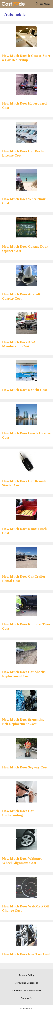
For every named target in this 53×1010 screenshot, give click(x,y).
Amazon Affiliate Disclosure (26, 990)
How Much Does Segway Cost (24, 767)
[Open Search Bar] (37, 4)
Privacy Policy (26, 975)
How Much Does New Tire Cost (26, 954)
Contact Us (26, 998)
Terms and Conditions (26, 982)
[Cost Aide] (13, 4)
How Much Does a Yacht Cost (24, 390)
